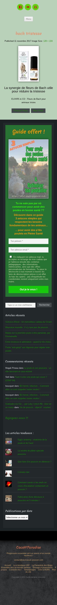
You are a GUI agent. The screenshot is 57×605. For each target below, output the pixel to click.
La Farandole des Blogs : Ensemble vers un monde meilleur (27, 566)
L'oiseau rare (23, 472)
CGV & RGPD (44, 570)
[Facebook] (21, 5)
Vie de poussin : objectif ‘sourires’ (35, 407)
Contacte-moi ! (15, 570)
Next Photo (38, 110)
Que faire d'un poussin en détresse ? (34, 461)
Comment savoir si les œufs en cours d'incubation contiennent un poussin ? (33, 486)
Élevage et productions (43, 567)
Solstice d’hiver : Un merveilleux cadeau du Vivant (28, 322)
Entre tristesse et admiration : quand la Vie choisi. (28, 342)
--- (28, 558)
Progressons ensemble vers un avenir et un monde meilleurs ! (29, 554)
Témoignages (30, 570)
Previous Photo (21, 110)
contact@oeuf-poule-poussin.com (28, 560)
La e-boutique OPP (21, 565)
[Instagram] (36, 5)
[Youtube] (28, 5)
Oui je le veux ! (28, 289)
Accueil (8, 565)
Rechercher (44, 305)
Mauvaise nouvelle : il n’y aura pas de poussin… (27, 327)
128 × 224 (48, 41)
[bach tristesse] (28, 63)
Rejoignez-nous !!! (16, 418)
